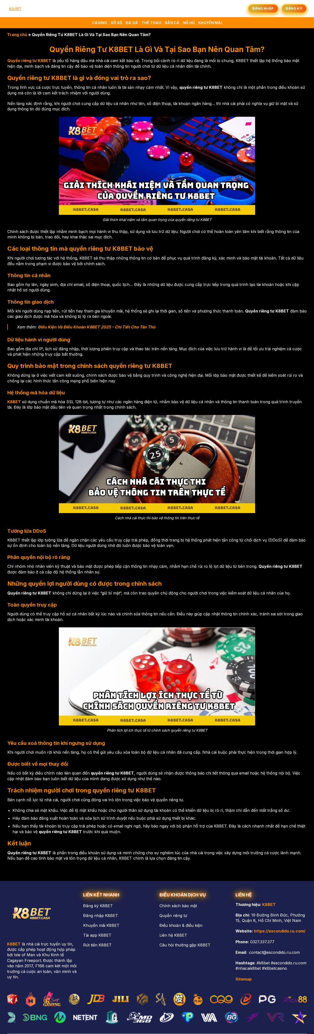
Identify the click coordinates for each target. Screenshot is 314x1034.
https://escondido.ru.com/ (279, 931)
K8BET (269, 904)
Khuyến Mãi (210, 23)
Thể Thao (151, 23)
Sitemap (244, 979)
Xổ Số (116, 23)
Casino (99, 23)
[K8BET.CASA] (28, 8)
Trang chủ (17, 34)
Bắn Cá (172, 23)
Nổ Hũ (189, 23)
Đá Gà (132, 23)
